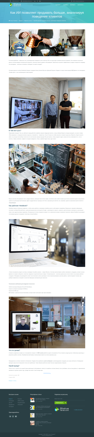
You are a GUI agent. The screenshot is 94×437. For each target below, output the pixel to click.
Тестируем (11, 406)
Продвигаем (11, 404)
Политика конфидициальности (47, 435)
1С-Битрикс (11, 400)
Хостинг (10, 402)
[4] (47, 373)
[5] (49, 373)
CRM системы (21, 400)
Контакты (20, 398)
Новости (11, 398)
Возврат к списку (12, 380)
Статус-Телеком (51, 434)
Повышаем (20, 404)
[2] (45, 373)
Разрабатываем (21, 402)
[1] (44, 373)
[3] (46, 373)
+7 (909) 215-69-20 (78, 409)
